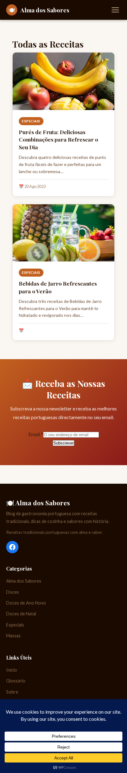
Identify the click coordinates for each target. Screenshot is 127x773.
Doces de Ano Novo (26, 602)
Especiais (31, 121)
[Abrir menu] (115, 10)
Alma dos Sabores (23, 581)
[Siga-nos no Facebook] (12, 547)
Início (11, 670)
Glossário (15, 680)
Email (35, 434)
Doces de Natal (21, 613)
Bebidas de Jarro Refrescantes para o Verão (58, 287)
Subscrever (63, 443)
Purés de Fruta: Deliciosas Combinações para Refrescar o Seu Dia (58, 139)
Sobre (12, 691)
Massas (13, 635)
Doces (12, 592)
